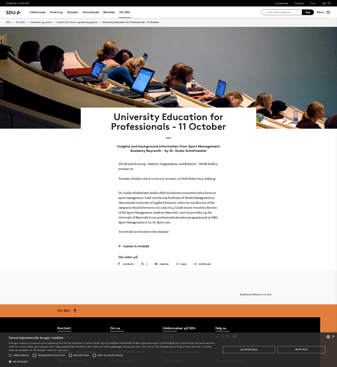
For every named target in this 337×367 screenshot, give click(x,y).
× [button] (333, 336)
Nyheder (72, 12)
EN (329, 3)
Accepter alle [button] (249, 349)
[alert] (168, 349)
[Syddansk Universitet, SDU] (13, 12)
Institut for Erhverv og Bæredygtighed (77, 22)
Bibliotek (109, 12)
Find (313, 3)
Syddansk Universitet (17, 3)
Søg (307, 12)
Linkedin (164, 264)
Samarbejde (91, 12)
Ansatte (299, 3)
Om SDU (124, 12)
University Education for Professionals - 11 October (130, 22)
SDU (8, 22)
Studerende (281, 3)
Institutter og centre (41, 22)
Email (184, 264)
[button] (10, 355)
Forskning (56, 12)
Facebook (128, 264)
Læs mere (63, 350)
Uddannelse (37, 12)
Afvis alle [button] (301, 349)
